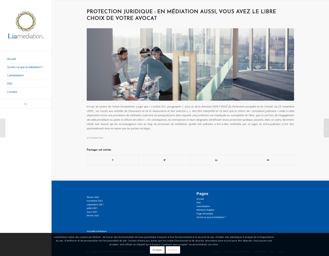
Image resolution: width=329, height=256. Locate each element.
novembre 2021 (95, 200)
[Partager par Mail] (268, 160)
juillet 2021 (92, 208)
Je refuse (173, 249)
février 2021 (93, 215)
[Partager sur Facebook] (113, 160)
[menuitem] (26, 59)
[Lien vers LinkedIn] (25, 103)
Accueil (200, 198)
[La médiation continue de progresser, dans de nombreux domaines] (2, 128)
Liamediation (203, 206)
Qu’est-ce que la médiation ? (211, 217)
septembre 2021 (95, 204)
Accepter (157, 249)
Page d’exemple (205, 213)
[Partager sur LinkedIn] (216, 160)
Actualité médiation (97, 231)
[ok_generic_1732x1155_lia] (190, 64)
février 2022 (93, 197)
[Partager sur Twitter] (164, 160)
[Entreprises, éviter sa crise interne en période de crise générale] (326, 128)
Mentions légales (205, 209)
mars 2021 (92, 211)
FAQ (199, 202)
